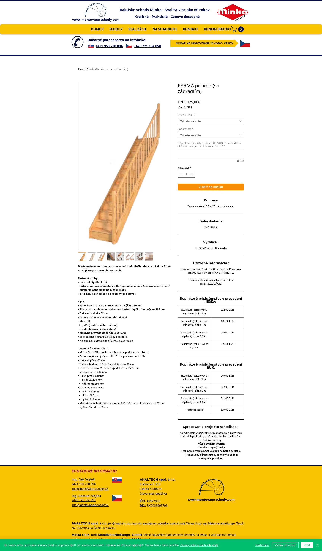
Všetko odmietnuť (285, 545)
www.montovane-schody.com (95, 19)
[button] (238, 29)
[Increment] (192, 174)
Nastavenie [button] (262, 545)
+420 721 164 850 (147, 46)
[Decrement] (180, 174)
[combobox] (211, 121)
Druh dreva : (187, 114)
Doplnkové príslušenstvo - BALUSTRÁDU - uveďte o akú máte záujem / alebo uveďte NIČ (209, 144)
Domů (82, 69)
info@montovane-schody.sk (90, 488)
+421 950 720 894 (109, 46)
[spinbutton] (186, 174)
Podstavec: (185, 128)
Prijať (307, 545)
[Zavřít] (317, 545)
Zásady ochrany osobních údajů (199, 545)
